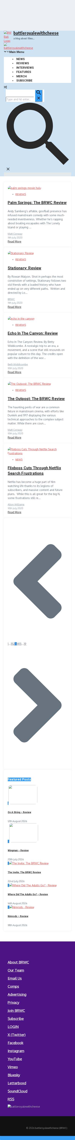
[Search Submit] (38, 96)
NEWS (20, 59)
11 (11, 643)
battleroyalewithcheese (36, 33)
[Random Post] (5, 88)
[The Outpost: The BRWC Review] (29, 383)
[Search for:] (24, 99)
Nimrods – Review (18, 916)
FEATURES (23, 72)
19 (25, 643)
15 (20, 643)
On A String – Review (19, 812)
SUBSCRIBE (24, 80)
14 (18, 643)
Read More (14, 241)
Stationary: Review (24, 268)
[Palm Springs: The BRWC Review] (24, 188)
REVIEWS (22, 63)
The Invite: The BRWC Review (24, 872)
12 (13, 643)
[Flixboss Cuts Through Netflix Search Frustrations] (37, 453)
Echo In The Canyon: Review (33, 333)
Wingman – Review (18, 850)
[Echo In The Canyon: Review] (21, 318)
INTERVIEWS (25, 67)
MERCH (21, 76)
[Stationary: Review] (21, 253)
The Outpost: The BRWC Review (36, 398)
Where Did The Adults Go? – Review (28, 894)
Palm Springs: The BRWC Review (37, 202)
